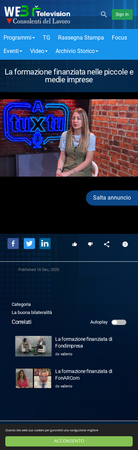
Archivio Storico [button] (75, 51)
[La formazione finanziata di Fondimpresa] (33, 346)
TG (46, 37)
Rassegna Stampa (81, 37)
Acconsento (69, 441)
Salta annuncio (112, 197)
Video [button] (37, 51)
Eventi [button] (11, 51)
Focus (119, 37)
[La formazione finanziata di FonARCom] (33, 378)
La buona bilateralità (32, 312)
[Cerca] (104, 14)
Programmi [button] (17, 37)
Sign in (122, 14)
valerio (66, 354)
